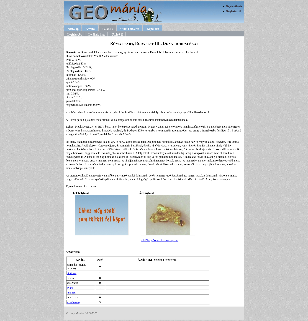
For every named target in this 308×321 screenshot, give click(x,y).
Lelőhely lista (96, 34)
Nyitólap (73, 28)
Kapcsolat (153, 28)
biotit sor (71, 273)
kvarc (70, 287)
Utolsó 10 (117, 34)
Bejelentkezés (234, 6)
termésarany (73, 302)
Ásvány (90, 28)
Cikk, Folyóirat (129, 28)
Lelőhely (107, 28)
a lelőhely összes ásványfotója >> (159, 240)
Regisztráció (233, 11)
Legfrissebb (74, 34)
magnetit (71, 292)
